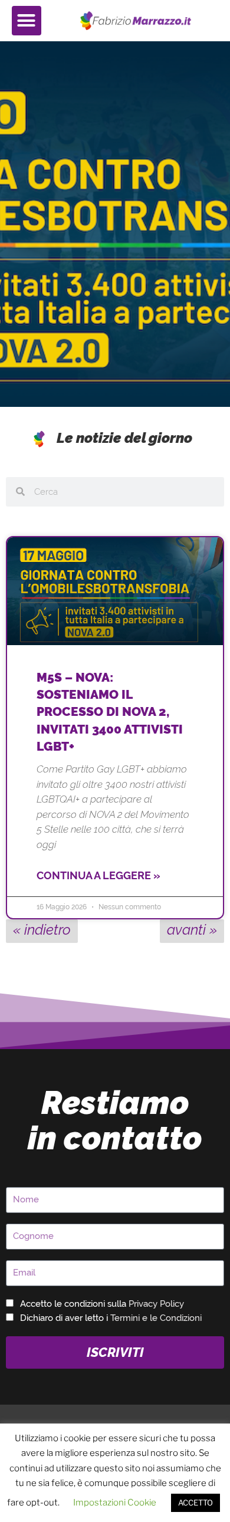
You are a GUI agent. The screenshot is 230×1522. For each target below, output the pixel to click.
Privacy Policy (156, 1304)
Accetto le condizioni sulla (102, 1304)
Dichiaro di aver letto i (111, 1318)
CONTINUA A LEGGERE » (98, 875)
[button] (26, 20)
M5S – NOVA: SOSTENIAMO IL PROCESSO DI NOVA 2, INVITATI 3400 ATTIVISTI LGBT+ (110, 712)
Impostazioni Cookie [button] (114, 1502)
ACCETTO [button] (195, 1502)
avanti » (192, 929)
